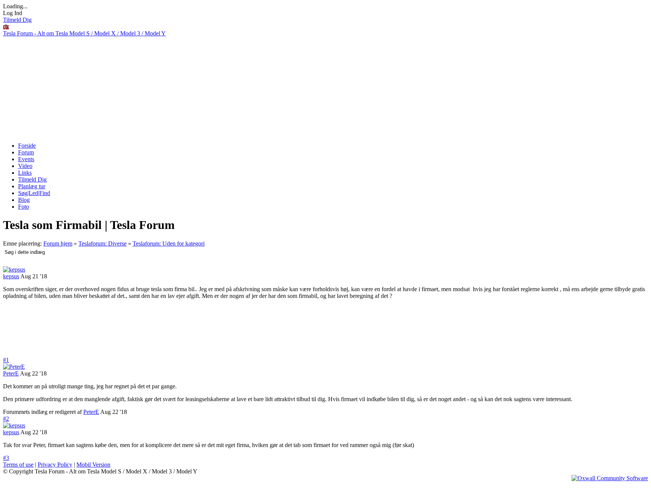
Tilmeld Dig (17, 20)
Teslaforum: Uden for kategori (169, 243)
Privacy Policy (55, 464)
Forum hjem (57, 243)
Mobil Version (93, 464)
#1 (6, 360)
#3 (6, 458)
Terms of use (18, 464)
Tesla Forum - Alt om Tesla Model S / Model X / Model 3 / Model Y (84, 33)
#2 (6, 418)
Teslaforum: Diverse (102, 243)
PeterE (11, 373)
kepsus (11, 276)
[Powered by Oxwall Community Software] (610, 478)
